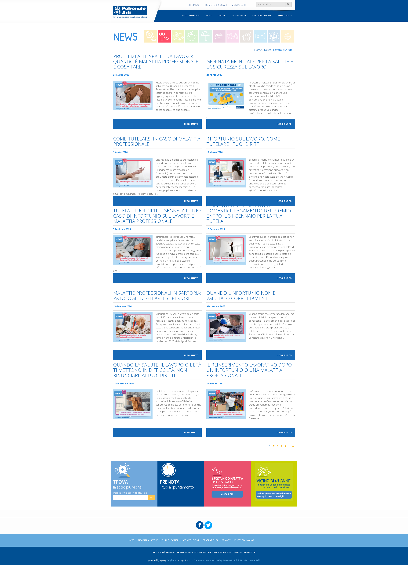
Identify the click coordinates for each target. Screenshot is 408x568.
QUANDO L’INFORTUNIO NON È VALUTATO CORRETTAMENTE (241, 295)
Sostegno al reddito (205, 36)
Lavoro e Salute (164, 36)
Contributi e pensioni (178, 36)
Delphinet (172, 560)
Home (258, 50)
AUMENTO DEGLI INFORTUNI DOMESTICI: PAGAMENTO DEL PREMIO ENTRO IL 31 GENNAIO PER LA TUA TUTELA (248, 213)
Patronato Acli (130, 12)
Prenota (177, 483)
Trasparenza (210, 540)
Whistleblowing (244, 540)
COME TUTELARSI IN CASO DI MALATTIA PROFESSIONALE (156, 141)
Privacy (226, 540)
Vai (151, 497)
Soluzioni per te (191, 15)
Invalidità (219, 36)
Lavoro (150, 36)
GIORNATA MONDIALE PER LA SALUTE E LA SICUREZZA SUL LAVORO (249, 64)
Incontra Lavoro (148, 540)
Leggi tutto (191, 123)
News (209, 15)
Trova (127, 483)
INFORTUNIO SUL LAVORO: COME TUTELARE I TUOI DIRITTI (243, 141)
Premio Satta (285, 15)
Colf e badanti (246, 36)
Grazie (221, 15)
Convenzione (191, 540)
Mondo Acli (238, 4)
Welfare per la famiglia (232, 36)
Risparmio (191, 36)
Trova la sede (238, 15)
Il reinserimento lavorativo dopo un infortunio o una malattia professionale (249, 370)
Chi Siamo (193, 4)
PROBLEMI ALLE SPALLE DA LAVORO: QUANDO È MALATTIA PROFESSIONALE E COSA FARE (155, 62)
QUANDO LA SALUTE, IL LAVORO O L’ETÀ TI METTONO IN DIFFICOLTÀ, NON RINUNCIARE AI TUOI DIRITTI (157, 370)
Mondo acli (287, 36)
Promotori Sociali (215, 4)
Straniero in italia (260, 36)
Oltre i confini (274, 36)
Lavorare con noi (261, 15)
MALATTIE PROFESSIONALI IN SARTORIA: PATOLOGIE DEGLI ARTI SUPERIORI (157, 295)
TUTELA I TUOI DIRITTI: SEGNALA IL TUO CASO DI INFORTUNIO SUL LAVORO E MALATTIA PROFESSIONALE (157, 216)
